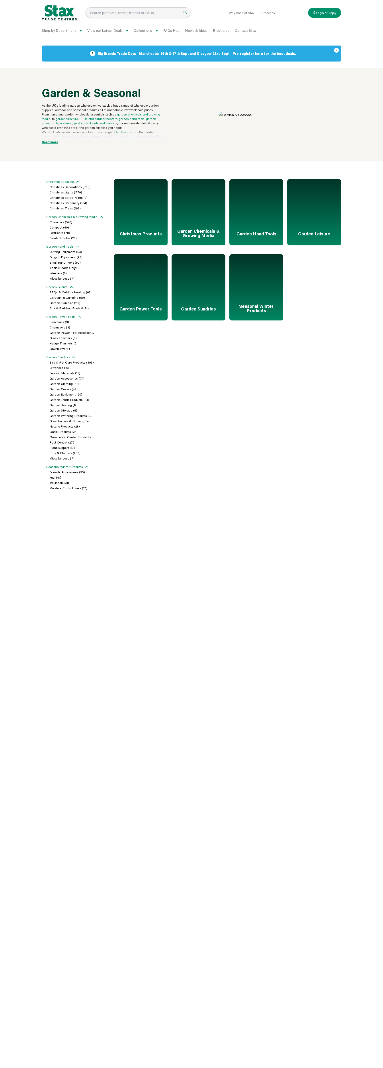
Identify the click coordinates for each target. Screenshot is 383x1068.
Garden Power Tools (60, 316)
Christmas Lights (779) (66, 192)
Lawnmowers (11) (62, 348)
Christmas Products (60, 181)
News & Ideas (196, 30)
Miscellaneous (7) (62, 278)
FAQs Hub (171, 30)
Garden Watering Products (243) (72, 416)
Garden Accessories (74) (67, 378)
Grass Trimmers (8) (63, 338)
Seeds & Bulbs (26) (63, 238)
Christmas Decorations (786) (70, 187)
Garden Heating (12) (64, 405)
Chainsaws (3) (60, 327)
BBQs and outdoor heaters (98, 119)
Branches (268, 13)
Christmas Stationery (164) (68, 203)
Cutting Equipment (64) (66, 252)
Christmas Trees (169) (65, 208)
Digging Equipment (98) (66, 257)
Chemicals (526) (61, 222)
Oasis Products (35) (64, 432)
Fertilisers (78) (60, 233)
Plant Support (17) (62, 447)
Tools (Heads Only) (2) (65, 268)
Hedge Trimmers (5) (64, 343)
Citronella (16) (59, 368)
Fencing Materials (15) (65, 373)
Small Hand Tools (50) (65, 262)
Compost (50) (59, 227)
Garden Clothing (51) (64, 384)
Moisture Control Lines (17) (68, 488)
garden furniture (67, 119)
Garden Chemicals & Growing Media (71, 217)
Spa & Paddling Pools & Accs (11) (73, 308)
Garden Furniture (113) (65, 303)
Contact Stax (245, 30)
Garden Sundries (58, 357)
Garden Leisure (57, 287)
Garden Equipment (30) (66, 394)
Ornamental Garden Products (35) (74, 437)
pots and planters (104, 123)
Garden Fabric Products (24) (69, 400)
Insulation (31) (59, 483)
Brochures (221, 30)
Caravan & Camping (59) (67, 297)
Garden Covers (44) (64, 389)
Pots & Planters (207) (65, 453)
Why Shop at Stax (241, 13)
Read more (50, 142)
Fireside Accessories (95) (67, 472)
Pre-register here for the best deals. (264, 53)
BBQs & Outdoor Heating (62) (71, 292)
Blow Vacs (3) (59, 322)
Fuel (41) (55, 477)
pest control (82, 123)
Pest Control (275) (63, 442)
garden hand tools (132, 119)
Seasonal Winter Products (64, 467)
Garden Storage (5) (63, 410)
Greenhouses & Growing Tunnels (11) (76, 421)
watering (66, 123)
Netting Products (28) (65, 426)
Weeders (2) (58, 273)
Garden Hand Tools (60, 246)
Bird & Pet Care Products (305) (72, 362)
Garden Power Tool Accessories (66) (76, 332)
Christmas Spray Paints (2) (68, 197)
